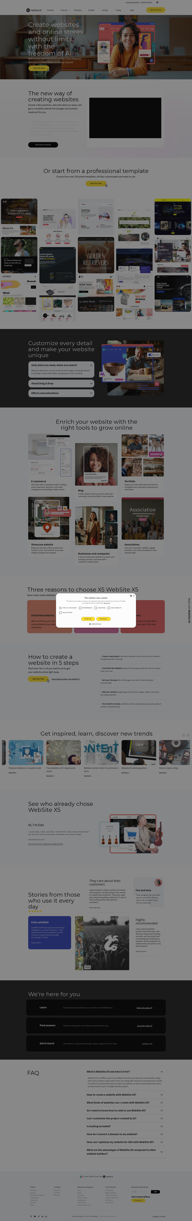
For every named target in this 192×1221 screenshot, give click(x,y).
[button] (96, 624)
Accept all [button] (88, 619)
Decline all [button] (104, 619)
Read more (107, 603)
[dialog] (96, 610)
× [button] (133, 596)
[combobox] (131, 596)
